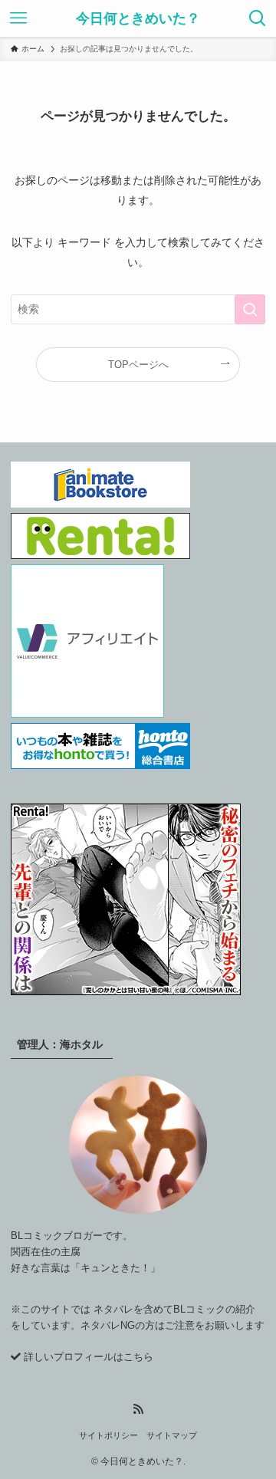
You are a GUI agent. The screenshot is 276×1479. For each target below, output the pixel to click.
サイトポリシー (108, 1435)
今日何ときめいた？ (138, 18)
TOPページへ (138, 364)
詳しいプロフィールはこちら (88, 1356)
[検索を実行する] (250, 309)
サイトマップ (171, 1435)
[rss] (138, 1409)
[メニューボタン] (18, 18)
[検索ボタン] (257, 18)
